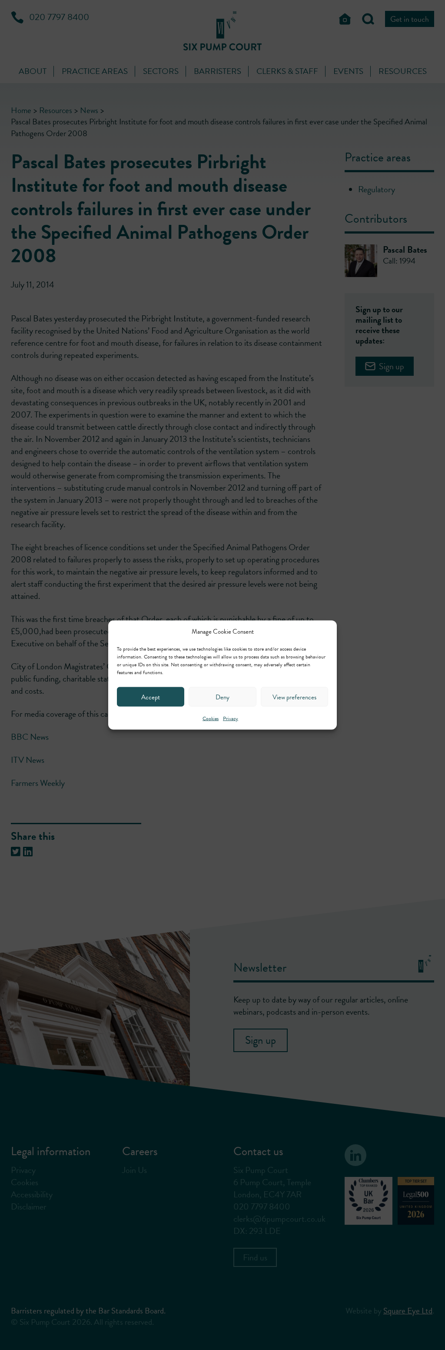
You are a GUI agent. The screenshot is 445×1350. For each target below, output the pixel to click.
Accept (150, 697)
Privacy (230, 718)
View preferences (294, 697)
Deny (222, 697)
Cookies (211, 718)
